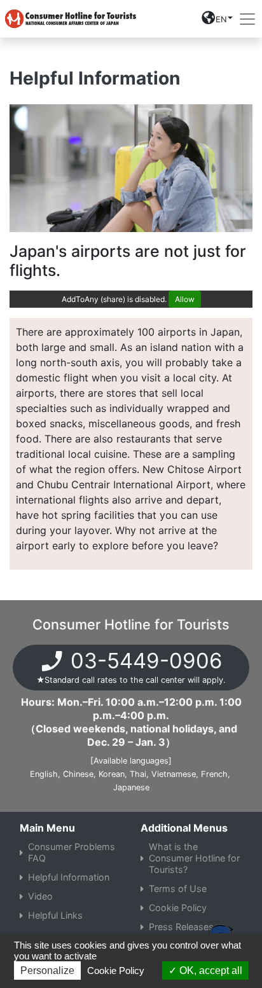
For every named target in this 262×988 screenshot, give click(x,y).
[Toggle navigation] (247, 19)
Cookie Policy (115, 970)
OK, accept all (209, 970)
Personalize (47, 970)
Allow (185, 299)
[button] (217, 21)
